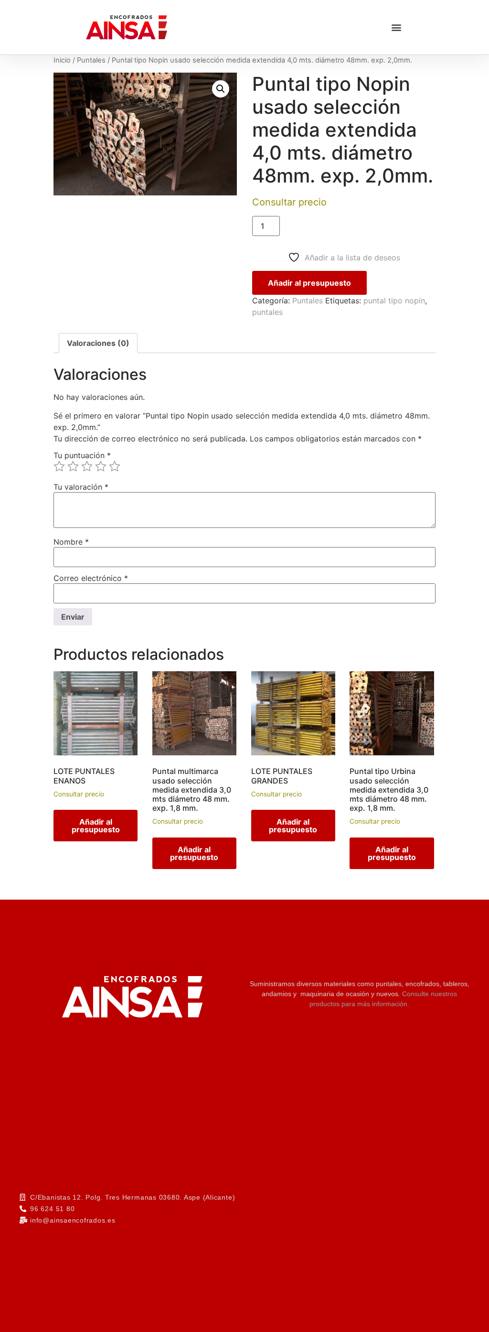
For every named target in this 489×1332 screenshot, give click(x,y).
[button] (396, 27)
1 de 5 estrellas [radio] (59, 466)
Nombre (71, 542)
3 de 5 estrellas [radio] (87, 466)
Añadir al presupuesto (309, 283)
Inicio (62, 60)
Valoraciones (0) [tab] (98, 343)
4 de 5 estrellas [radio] (100, 466)
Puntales (91, 60)
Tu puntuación (82, 455)
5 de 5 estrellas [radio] (114, 466)
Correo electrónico (90, 578)
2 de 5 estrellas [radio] (73, 466)
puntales (267, 312)
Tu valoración (80, 487)
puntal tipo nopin (394, 300)
